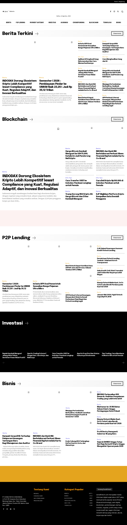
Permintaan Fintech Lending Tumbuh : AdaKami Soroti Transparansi (108, 260)
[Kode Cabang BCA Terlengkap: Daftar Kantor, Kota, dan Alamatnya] (79, 428)
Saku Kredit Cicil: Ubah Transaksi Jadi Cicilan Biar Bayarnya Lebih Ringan (110, 273)
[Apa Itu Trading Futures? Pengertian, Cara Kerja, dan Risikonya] (38, 339)
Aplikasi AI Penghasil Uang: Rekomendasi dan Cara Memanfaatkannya (88, 61)
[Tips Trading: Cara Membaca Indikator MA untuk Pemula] (113, 339)
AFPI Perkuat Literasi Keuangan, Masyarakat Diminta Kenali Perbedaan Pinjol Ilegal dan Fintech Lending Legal (112, 102)
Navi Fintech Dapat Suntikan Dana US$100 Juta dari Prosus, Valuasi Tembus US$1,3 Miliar (79, 268)
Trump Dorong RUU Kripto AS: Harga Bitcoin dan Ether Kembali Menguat (79, 196)
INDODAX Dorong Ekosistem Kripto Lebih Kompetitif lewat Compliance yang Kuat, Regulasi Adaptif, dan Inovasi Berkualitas (19, 87)
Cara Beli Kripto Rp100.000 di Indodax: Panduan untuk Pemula (109, 183)
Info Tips (81, 57)
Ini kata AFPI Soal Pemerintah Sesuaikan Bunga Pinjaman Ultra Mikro (89, 46)
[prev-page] (3, 362)
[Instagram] (114, 11)
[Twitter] (118, 11)
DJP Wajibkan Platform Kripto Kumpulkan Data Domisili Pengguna (110, 196)
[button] (122, 11)
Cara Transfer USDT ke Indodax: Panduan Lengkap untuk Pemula (78, 183)
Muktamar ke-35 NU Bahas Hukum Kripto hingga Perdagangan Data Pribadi (108, 409)
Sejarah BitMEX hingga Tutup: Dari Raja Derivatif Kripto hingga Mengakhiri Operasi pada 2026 (111, 444)
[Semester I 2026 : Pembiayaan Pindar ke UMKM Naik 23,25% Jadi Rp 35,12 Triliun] (56, 57)
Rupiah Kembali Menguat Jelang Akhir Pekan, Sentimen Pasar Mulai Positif (13, 355)
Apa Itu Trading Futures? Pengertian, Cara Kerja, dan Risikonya (38, 355)
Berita (4, 78)
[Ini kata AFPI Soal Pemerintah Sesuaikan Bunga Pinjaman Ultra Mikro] (47, 261)
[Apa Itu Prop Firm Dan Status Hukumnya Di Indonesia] (88, 339)
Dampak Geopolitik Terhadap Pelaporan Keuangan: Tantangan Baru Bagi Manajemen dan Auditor (113, 48)
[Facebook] (110, 11)
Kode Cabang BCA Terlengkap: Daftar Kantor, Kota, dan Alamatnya (77, 443)
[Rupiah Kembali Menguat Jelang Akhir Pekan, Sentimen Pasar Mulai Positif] (13, 339)
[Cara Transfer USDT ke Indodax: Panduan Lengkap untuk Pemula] (63, 339)
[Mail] (10, 509)
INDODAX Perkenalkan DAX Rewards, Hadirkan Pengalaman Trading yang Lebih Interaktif (110, 397)
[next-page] (123, 362)
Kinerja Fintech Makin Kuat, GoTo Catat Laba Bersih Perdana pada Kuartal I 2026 (110, 285)
